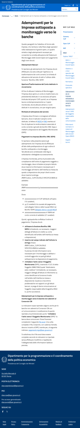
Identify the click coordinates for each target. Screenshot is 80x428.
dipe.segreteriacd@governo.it (12, 385)
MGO (16, 16)
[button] (69, 32)
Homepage (5, 16)
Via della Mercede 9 (9, 373)
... (11, 16)
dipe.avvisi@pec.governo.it (11, 402)
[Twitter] (76, 5)
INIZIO (39, 121)
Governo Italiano (7, 2)
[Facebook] (72, 5)
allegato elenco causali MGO (46, 209)
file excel (42, 322)
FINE (45, 121)
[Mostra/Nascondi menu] (3, 7)
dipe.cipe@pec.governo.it (11, 395)
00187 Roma (6, 376)
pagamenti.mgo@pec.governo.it (40, 330)
